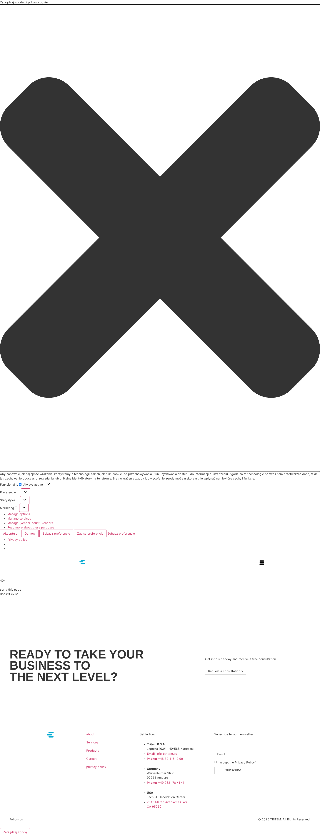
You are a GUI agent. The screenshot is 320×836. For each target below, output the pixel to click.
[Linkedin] (43, 819)
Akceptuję (10, 533)
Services (92, 742)
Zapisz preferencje (90, 533)
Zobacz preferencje (56, 533)
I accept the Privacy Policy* (237, 762)
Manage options (18, 514)
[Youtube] (36, 819)
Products (92, 750)
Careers (91, 759)
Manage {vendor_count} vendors (30, 523)
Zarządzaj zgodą (15, 832)
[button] (160, 238)
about (90, 734)
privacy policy (96, 767)
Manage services (19, 518)
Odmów (29, 533)
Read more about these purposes (30, 527)
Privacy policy (17, 539)
